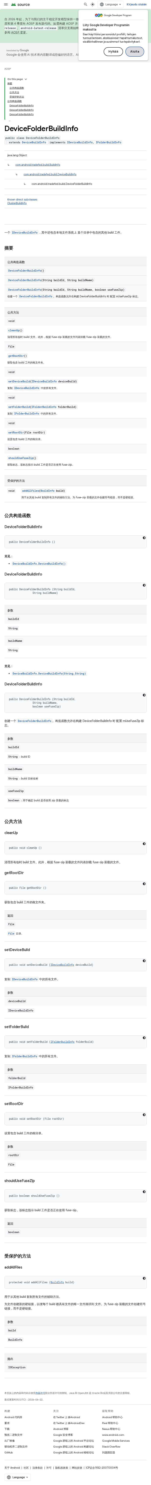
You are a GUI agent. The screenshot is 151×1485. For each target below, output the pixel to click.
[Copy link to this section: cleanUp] (21, 833)
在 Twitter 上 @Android (66, 1417)
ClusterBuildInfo (17, 203)
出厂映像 (9, 1440)
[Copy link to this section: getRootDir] (27, 873)
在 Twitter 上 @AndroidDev (69, 1423)
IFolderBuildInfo (108, 142)
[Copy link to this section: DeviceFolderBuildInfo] (46, 527)
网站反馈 (77, 1467)
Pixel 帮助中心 (110, 1423)
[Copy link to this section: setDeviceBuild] (33, 950)
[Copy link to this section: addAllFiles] (25, 1267)
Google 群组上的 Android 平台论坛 (73, 1440)
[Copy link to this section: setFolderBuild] (32, 1027)
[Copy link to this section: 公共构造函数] (34, 516)
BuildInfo (48, 490)
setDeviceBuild (19, 381)
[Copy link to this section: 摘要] (17, 248)
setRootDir (16, 432)
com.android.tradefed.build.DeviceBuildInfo (50, 174)
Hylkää (113, 51)
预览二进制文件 (13, 1434)
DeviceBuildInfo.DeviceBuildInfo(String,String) (49, 673)
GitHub (8, 1452)
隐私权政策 (61, 1467)
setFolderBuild (19, 407)
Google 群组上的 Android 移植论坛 (73, 1452)
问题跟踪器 (108, 1452)
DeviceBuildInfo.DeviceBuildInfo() (39, 563)
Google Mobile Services (116, 1440)
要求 (7, 1423)
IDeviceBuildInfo (80, 142)
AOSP (7, 68)
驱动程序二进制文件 (16, 1446)
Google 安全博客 (63, 1434)
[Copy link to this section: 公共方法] (25, 822)
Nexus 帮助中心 (111, 1429)
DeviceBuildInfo (34, 142)
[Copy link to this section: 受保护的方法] (34, 1256)
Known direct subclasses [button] (22, 201)
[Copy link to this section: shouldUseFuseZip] (38, 1181)
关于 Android (12, 1467)
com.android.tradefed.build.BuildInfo (37, 164)
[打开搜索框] (85, 4)
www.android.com (113, 1434)
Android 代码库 (13, 1417)
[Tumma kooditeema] (144, 538)
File (11, 933)
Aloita (134, 51)
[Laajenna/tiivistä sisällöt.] (26, 79)
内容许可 (40, 1393)
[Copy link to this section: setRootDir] (27, 1104)
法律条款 (37, 1467)
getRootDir (16, 356)
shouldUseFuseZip (20, 458)
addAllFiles (30, 490)
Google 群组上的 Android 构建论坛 (73, 1446)
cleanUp (14, 330)
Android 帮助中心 (112, 1417)
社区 (26, 1467)
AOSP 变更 (18, 32)
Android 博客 (61, 1429)
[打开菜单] (6, 4)
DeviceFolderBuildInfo (24, 270)
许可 (49, 1467)
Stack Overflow (111, 1446)
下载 (7, 1429)
